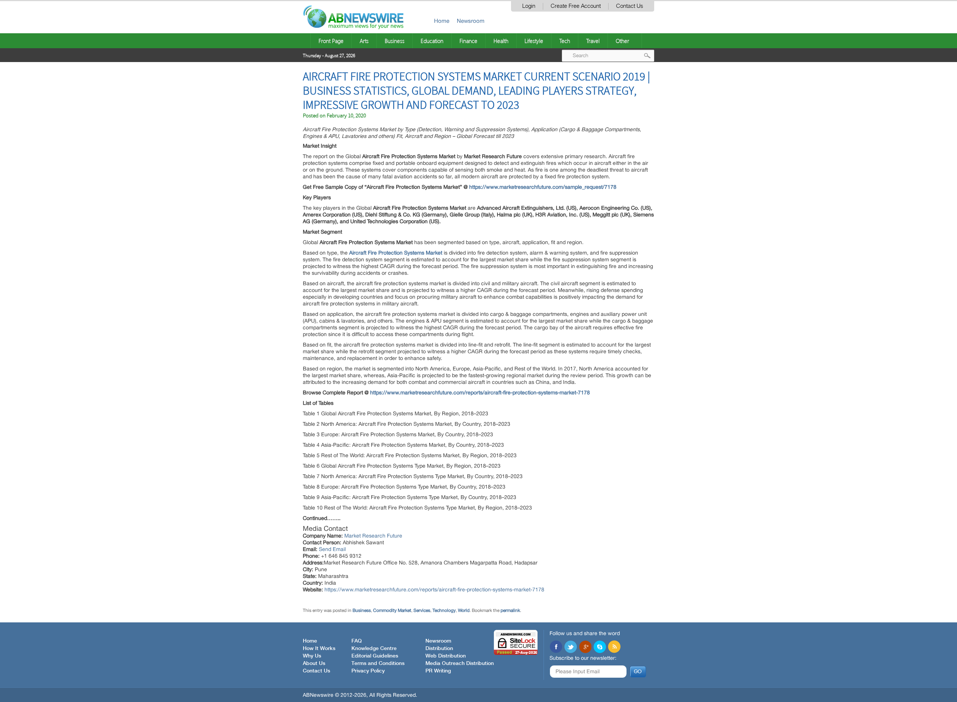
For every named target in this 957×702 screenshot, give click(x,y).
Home (441, 21)
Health (500, 40)
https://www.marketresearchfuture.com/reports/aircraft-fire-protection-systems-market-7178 (480, 392)
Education (432, 40)
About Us (314, 663)
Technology (444, 610)
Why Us (312, 656)
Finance (468, 40)
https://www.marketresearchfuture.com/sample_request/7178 (542, 187)
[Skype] (599, 647)
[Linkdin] (585, 647)
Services (421, 610)
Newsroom (470, 21)
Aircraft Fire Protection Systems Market (395, 253)
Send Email (332, 549)
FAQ (356, 641)
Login (528, 6)
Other (622, 40)
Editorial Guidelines (374, 656)
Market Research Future (373, 536)
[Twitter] (570, 647)
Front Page (331, 40)
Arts (364, 40)
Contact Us (629, 6)
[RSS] (614, 647)
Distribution (439, 648)
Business (394, 40)
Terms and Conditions (377, 663)
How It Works (319, 648)
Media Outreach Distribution (459, 663)
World (464, 610)
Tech (564, 40)
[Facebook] (556, 647)
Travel (593, 40)
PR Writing (438, 671)
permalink (510, 610)
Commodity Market (392, 610)
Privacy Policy (368, 671)
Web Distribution (445, 656)
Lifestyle (533, 40)
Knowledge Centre (374, 648)
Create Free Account (576, 6)
